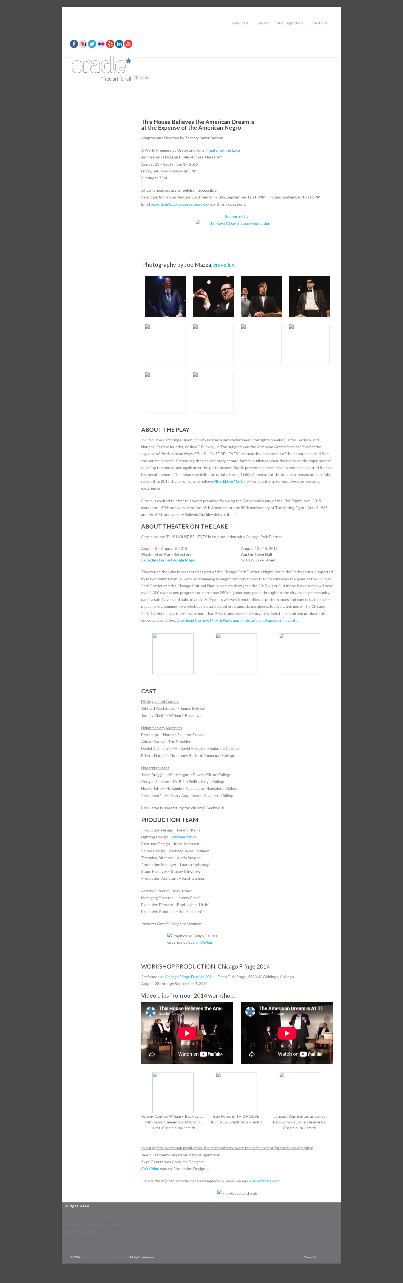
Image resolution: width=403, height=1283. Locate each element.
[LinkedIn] (119, 46)
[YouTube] (128, 46)
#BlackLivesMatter (230, 481)
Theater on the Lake (222, 150)
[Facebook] (74, 46)
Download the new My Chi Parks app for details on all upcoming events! (238, 620)
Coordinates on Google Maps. (168, 560)
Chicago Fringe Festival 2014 (189, 976)
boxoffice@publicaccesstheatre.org (181, 204)
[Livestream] (83, 46)
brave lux (223, 265)
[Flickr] (101, 46)
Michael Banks (184, 836)
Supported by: (237, 216)
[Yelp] (110, 46)
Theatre (141, 77)
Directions (319, 23)
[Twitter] (92, 46)
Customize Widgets (80, 1243)
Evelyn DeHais (200, 942)
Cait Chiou (150, 1168)
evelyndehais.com (264, 1181)
